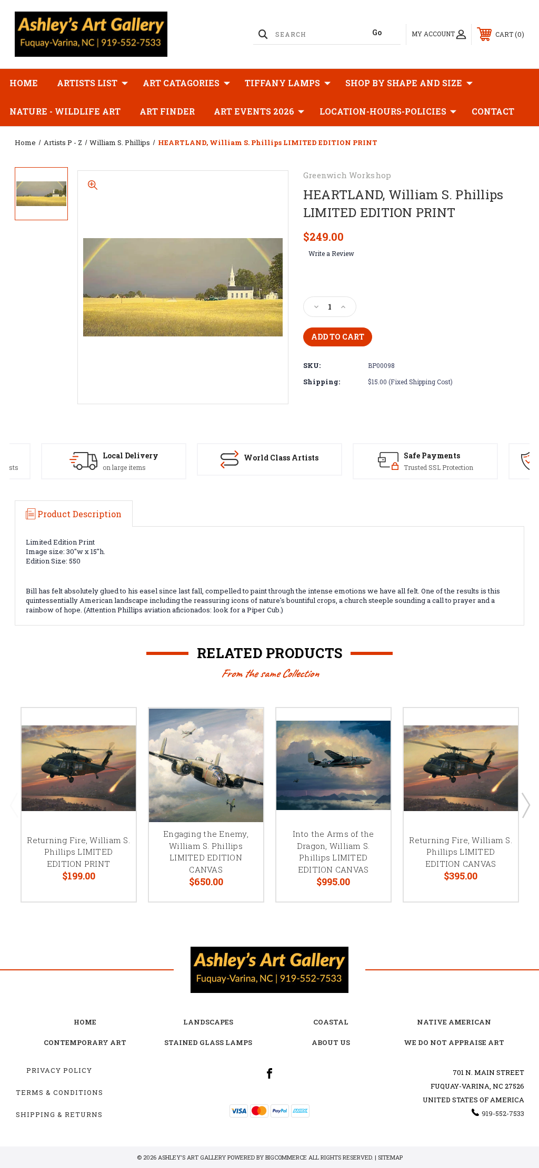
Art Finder (167, 111)
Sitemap (390, 1157)
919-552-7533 (503, 1113)
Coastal (330, 1022)
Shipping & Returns (59, 1114)
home (85, 1022)
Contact (493, 111)
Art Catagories (181, 82)
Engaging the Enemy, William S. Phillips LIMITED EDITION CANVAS (205, 851)
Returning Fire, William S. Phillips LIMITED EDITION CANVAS (460, 852)
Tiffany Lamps (282, 82)
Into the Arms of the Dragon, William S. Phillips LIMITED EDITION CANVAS (333, 851)
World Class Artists (281, 458)
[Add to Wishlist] (114, 754)
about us (331, 1042)
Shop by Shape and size (403, 82)
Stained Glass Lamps (208, 1042)
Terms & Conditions (59, 1092)
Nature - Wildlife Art (65, 111)
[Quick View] (114, 729)
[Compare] (114, 779)
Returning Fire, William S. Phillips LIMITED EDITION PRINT (78, 852)
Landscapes (208, 1022)
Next (525, 805)
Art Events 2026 (254, 111)
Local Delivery (130, 455)
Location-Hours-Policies (383, 111)
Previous (13, 805)
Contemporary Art (85, 1042)
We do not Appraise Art (454, 1042)
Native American (454, 1022)
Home (23, 82)
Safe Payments (432, 455)
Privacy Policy (59, 1070)
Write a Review (331, 253)
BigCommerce (286, 1157)
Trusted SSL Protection (438, 467)
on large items (124, 467)
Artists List (87, 82)
